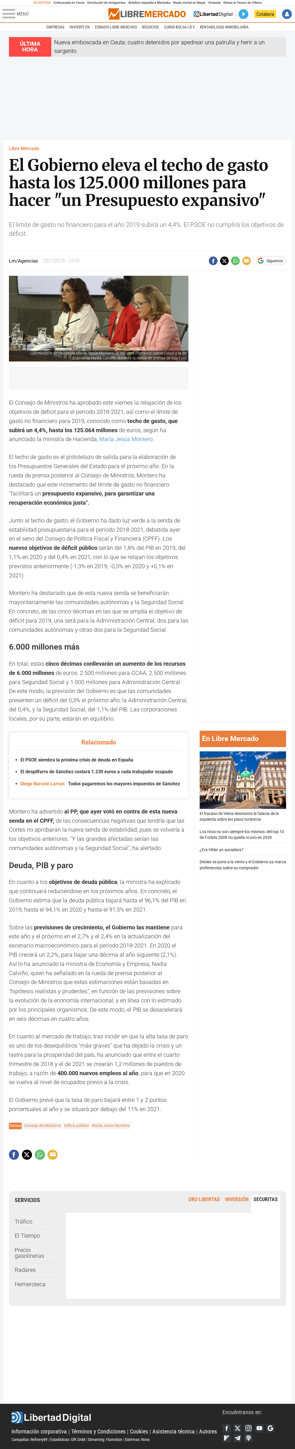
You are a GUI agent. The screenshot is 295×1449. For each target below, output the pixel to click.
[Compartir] (213, 261)
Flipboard (226, 1438)
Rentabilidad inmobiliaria (224, 27)
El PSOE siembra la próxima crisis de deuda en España (76, 760)
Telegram (237, 1438)
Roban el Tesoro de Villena (242, 3)
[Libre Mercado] (147, 14)
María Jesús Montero (126, 439)
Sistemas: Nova (137, 1439)
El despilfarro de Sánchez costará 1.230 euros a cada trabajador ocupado (96, 771)
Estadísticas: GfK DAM (67, 1439)
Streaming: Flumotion (105, 1439)
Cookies (139, 1431)
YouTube (259, 1428)
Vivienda (214, 3)
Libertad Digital (117, 1417)
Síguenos (274, 261)
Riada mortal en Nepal (189, 3)
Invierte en (79, 27)
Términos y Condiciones (98, 1431)
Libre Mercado (24, 148)
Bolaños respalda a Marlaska (149, 3)
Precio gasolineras (29, 1253)
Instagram (248, 1428)
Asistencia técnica (173, 1431)
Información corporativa (39, 1431)
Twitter (237, 1428)
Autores (208, 1431)
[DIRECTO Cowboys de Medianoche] (243, 14)
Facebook (226, 1428)
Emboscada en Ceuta (69, 3)
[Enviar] (235, 261)
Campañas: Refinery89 (30, 1439)
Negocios (150, 27)
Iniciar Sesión (287, 14)
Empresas (55, 27)
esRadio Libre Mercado (116, 27)
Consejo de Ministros (42, 1125)
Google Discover (270, 1428)
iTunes (248, 1438)
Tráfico (23, 1221)
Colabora (265, 14)
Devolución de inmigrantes (106, 3)
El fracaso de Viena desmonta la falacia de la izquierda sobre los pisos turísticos (239, 816)
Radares (25, 1270)
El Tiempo (27, 1235)
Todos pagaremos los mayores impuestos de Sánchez (100, 783)
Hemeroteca (30, 1284)
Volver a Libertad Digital (213, 14)
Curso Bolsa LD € (179, 27)
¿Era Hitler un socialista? (221, 849)
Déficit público (76, 1125)
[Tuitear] (224, 261)
